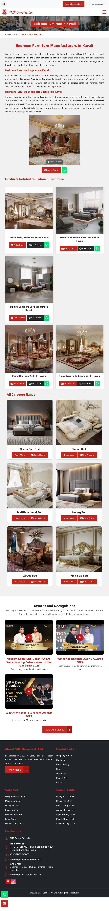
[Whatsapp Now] (64, 170)
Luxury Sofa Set (13, 805)
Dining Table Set (64, 801)
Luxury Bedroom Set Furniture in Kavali (29, 308)
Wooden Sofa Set (13, 814)
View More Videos (54, 729)
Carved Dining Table (65, 823)
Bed (16, 34)
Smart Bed (79, 449)
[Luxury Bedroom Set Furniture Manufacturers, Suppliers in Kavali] (29, 280)
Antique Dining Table (66, 810)
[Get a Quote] (4, 903)
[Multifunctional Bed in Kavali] (30, 486)
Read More (20, 454)
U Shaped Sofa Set (14, 823)
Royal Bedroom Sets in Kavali (29, 376)
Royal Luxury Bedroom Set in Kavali (79, 376)
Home (8, 34)
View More (15, 769)
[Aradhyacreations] (4, 4)
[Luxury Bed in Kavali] (79, 486)
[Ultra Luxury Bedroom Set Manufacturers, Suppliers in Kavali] (29, 210)
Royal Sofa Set (12, 810)
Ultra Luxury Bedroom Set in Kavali (29, 237)
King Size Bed (79, 575)
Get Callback (36, 245)
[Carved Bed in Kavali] (30, 549)
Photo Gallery (62, 764)
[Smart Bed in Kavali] (79, 422)
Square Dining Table (65, 814)
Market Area (62, 778)
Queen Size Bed (30, 449)
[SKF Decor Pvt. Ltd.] (14, 12)
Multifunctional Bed (29, 512)
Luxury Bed (79, 512)
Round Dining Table (65, 805)
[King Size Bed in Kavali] (79, 549)
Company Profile (64, 755)
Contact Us (61, 773)
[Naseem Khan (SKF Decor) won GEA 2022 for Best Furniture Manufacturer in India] (29, 691)
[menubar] (104, 12)
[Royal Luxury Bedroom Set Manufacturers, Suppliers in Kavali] (80, 349)
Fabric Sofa (10, 819)
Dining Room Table (65, 796)
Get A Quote (19, 245)
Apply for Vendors (73, 4)
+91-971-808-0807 (20, 854)
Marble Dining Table (65, 819)
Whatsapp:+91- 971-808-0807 (26, 859)
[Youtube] (8, 881)
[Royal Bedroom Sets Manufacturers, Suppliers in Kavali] (29, 349)
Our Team (60, 760)
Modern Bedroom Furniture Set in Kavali (79, 239)
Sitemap (60, 782)
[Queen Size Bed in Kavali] (30, 422)
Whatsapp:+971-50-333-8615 (25, 874)
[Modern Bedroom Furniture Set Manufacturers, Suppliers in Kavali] (80, 210)
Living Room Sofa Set (15, 796)
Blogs (58, 769)
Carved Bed (30, 575)
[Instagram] (13, 881)
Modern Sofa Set (13, 801)
